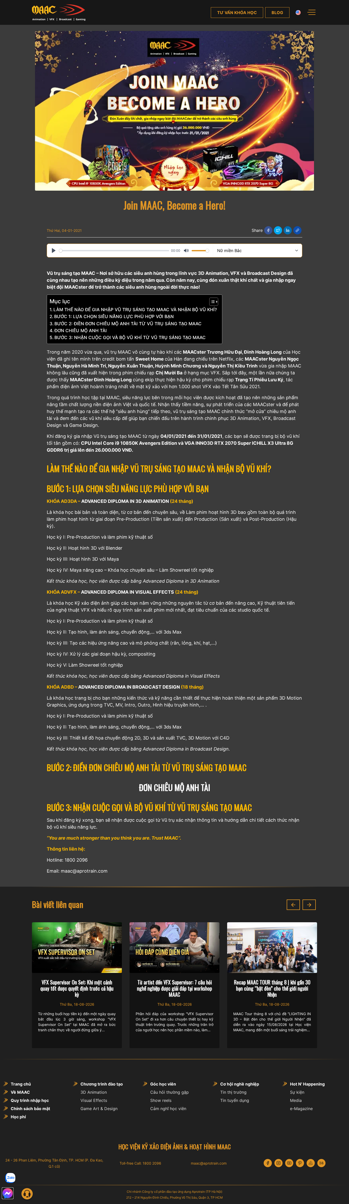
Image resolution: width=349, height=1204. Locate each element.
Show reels (160, 1100)
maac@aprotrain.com (209, 1163)
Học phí (18, 1116)
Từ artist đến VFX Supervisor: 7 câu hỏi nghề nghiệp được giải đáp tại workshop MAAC (76, 988)
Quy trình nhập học (30, 1100)
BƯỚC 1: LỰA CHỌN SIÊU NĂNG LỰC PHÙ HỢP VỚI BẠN (114, 316)
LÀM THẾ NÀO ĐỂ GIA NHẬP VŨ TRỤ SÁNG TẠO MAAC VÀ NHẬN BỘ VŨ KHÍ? (135, 309)
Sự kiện (297, 1092)
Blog (277, 12)
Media (296, 1100)
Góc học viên (163, 1084)
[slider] (114, 250)
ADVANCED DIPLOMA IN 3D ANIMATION (125, 501)
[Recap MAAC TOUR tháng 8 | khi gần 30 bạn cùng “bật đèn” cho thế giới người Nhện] (174, 947)
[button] (293, 904)
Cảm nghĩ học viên (168, 1108)
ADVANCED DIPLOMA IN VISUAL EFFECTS (127, 592)
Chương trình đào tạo (101, 1084)
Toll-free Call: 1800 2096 (140, 1163)
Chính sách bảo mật (30, 1108)
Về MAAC (20, 1092)
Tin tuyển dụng (234, 1100)
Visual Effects (93, 1100)
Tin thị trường (233, 1092)
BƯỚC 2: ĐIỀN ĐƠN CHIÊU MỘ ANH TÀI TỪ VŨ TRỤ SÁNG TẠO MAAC (128, 323)
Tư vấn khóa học (237, 12)
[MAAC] (58, 12)
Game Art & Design (99, 1108)
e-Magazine (301, 1108)
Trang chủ (21, 1084)
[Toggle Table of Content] (211, 301)
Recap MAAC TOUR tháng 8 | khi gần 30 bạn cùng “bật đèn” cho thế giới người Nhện (174, 988)
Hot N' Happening (307, 1084)
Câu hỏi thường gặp (169, 1092)
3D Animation (93, 1092)
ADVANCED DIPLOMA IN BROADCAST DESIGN (129, 687)
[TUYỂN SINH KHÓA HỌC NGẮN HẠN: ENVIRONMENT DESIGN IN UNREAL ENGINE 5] (272, 947)
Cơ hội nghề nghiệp (239, 1084)
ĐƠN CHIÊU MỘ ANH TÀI (80, 330)
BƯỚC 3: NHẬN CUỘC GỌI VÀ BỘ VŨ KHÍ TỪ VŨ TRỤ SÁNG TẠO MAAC (130, 337)
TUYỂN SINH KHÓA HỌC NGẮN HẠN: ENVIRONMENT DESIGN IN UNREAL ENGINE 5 (272, 988)
